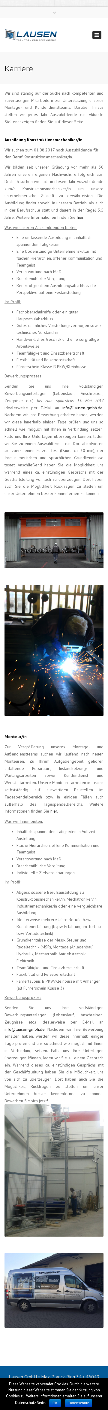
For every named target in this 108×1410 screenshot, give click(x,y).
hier (80, 217)
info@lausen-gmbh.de (82, 407)
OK (55, 1403)
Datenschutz (78, 1403)
